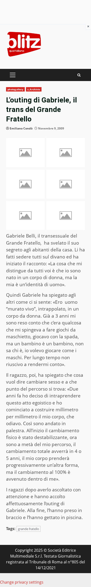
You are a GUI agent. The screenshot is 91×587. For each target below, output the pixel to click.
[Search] (79, 75)
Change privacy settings (21, 582)
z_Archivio (33, 89)
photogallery (15, 89)
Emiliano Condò (21, 128)
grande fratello (28, 529)
